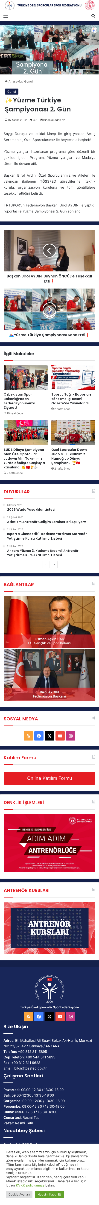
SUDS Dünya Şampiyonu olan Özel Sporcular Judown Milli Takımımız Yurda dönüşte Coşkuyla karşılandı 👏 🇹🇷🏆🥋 (24, 458)
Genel (28, 81)
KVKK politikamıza (30, 1185)
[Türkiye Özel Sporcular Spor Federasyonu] (49, 5)
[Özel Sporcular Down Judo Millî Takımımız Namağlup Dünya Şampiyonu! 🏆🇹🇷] (73, 432)
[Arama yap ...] (93, 15)
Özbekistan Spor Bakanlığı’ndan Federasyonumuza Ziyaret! (19, 401)
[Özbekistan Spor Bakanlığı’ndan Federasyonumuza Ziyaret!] (26, 377)
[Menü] (5, 15)
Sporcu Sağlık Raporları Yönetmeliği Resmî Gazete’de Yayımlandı (71, 399)
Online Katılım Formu (49, 778)
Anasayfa (15, 81)
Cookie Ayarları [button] (19, 1194)
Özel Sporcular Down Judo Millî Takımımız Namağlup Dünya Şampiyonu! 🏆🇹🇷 (69, 456)
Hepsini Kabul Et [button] (49, 1194)
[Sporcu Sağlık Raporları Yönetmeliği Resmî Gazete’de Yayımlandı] (73, 377)
